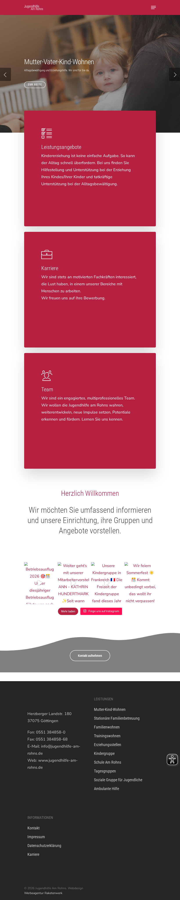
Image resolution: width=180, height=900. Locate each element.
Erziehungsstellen (107, 744)
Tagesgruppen (105, 771)
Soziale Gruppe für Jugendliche (118, 779)
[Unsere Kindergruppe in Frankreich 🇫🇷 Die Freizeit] (106, 583)
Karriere (33, 854)
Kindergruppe (104, 753)
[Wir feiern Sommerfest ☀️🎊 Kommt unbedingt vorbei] (140, 583)
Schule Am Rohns (107, 762)
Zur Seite (35, 84)
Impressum (36, 836)
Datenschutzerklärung (44, 845)
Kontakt (33, 828)
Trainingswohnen (107, 736)
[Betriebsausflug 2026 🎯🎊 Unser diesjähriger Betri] (39, 583)
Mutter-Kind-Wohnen (110, 709)
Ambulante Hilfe (106, 788)
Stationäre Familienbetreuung (117, 718)
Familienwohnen (107, 727)
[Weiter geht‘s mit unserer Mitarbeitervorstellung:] (73, 583)
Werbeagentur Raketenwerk (43, 893)
